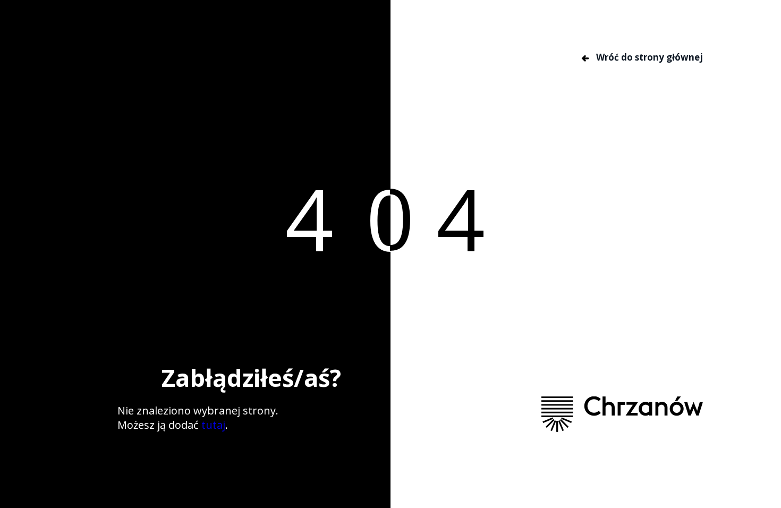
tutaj (213, 425)
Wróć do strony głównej (648, 57)
